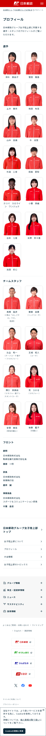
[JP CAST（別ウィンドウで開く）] (23, 674)
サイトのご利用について (12, 699)
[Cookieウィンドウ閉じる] (43, 710)
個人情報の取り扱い (30, 719)
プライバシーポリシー (11, 704)
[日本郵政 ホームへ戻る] (23, 3)
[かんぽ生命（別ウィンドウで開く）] (23, 663)
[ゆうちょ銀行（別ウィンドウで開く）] (23, 653)
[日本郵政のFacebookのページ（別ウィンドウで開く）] (23, 685)
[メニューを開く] (42, 4)
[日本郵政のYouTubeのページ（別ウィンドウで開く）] (30, 685)
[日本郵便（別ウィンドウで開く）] (23, 642)
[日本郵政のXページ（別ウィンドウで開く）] (15, 685)
